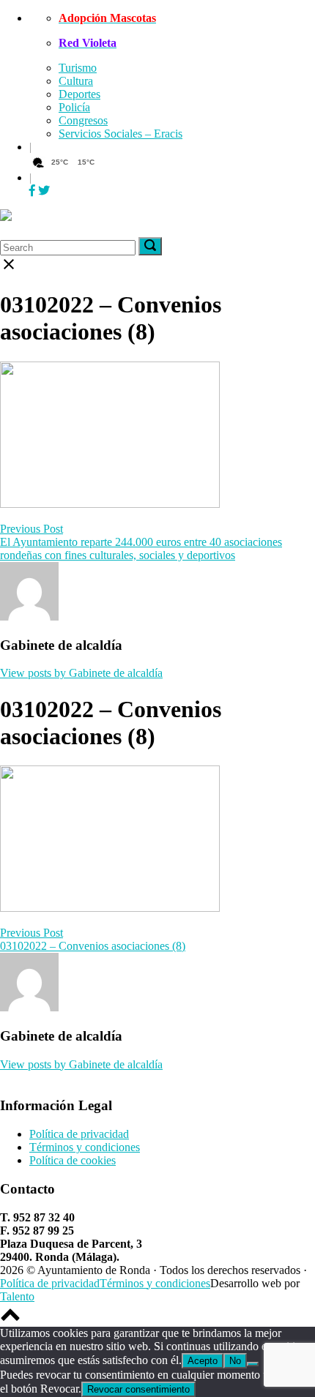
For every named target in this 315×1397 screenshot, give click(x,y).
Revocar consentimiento (138, 1389)
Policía (74, 107)
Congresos (83, 120)
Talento (17, 1296)
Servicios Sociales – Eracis (120, 133)
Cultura (76, 81)
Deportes (79, 94)
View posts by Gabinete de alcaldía (81, 673)
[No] (253, 1364)
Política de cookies (72, 1160)
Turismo (78, 67)
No (235, 1360)
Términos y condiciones (84, 1147)
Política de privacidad (79, 1134)
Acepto (203, 1360)
